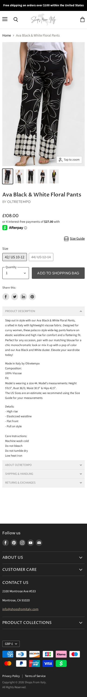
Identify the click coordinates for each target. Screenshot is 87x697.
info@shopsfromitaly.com (20, 609)
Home (6, 35)
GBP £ (9, 644)
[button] (43, 311)
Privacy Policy (11, 676)
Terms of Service (35, 676)
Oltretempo (19, 201)
